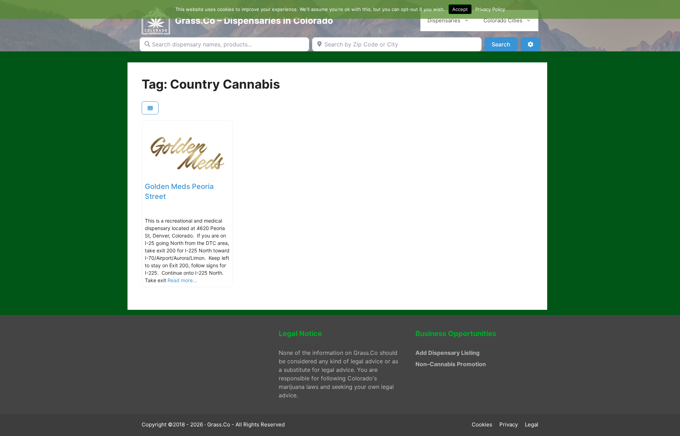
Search (504, 44)
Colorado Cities (502, 20)
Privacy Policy (490, 9)
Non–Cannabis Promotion (450, 364)
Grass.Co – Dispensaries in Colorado (254, 20)
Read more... (182, 280)
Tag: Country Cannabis (211, 84)
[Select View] (150, 107)
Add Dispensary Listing (447, 352)
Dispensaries (443, 20)
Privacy (508, 424)
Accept (460, 9)
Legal (531, 424)
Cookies (482, 424)
